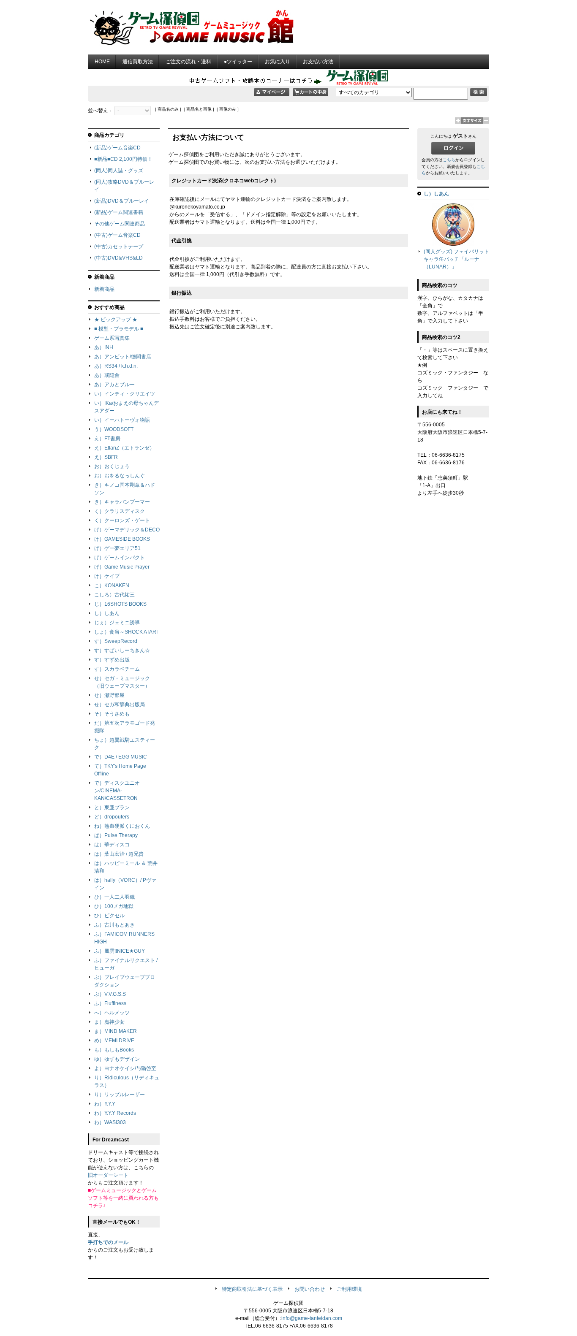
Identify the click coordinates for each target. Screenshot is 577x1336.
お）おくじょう (112, 466)
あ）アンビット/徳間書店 (122, 357)
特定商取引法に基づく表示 (252, 1289)
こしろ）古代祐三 (114, 595)
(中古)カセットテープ (118, 246)
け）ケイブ (107, 576)
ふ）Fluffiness (110, 1003)
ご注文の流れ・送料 (188, 62)
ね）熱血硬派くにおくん (122, 826)
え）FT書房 (107, 439)
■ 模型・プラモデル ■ (118, 329)
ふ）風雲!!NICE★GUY (119, 951)
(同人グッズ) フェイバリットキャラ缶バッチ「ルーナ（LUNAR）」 (456, 259)
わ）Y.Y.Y (104, 1104)
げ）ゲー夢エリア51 (117, 548)
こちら (449, 159)
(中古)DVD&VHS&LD (118, 258)
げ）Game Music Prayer (122, 567)
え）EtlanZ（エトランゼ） (124, 448)
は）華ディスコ (112, 845)
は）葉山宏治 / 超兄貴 (119, 854)
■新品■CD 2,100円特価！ (123, 159)
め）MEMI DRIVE (114, 1040)
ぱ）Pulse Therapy (116, 835)
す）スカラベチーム (117, 669)
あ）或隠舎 (107, 375)
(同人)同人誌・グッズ (118, 170)
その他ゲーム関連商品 (119, 224)
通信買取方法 (137, 62)
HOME (102, 62)
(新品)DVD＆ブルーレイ (121, 201)
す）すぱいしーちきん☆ (122, 650)
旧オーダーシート (108, 1175)
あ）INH (103, 347)
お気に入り (277, 62)
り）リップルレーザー (119, 1095)
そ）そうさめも (112, 714)
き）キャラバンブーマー (122, 502)
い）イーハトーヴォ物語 (122, 420)
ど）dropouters (111, 817)
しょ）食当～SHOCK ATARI (126, 632)
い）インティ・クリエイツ (124, 394)
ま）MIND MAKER (115, 1031)
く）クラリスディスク (119, 511)
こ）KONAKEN (111, 585)
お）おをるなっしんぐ (119, 476)
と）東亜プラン (112, 807)
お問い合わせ (309, 1289)
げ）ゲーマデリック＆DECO (127, 530)
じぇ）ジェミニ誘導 (117, 623)
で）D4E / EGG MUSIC (120, 757)
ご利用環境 (349, 1289)
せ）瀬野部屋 (109, 695)
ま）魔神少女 (109, 1022)
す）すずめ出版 (112, 660)
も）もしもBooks (114, 1050)
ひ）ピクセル (109, 916)
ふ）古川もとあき (114, 925)
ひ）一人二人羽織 (114, 897)
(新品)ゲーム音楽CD (117, 148)
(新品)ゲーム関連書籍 (118, 212)
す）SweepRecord (115, 641)
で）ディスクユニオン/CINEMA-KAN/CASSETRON (117, 790)
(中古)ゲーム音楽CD (117, 235)
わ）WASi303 (110, 1122)
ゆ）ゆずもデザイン (117, 1059)
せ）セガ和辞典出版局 (119, 704)
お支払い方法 (318, 62)
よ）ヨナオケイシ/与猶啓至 (125, 1068)
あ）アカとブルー (114, 385)
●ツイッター (238, 62)
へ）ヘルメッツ (112, 1013)
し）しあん (107, 613)
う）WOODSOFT (113, 429)
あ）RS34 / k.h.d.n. (116, 366)
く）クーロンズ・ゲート (122, 520)
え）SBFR (106, 457)
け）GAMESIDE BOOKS (122, 539)
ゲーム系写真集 (112, 338)
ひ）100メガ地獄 (113, 906)
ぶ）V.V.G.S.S (110, 994)
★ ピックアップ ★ (115, 319)
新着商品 (104, 289)
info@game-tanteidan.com (311, 1318)
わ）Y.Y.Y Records (115, 1113)
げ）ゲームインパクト (119, 558)
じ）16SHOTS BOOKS (120, 604)
